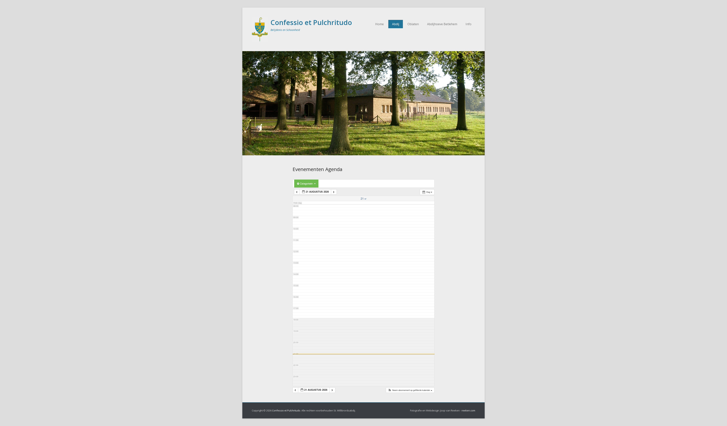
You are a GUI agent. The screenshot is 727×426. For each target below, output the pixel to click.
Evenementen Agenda (317, 169)
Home (379, 24)
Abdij (395, 24)
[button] (410, 390)
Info (468, 24)
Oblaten (413, 24)
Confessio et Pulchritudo (311, 22)
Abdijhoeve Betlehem (442, 24)
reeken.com (468, 410)
